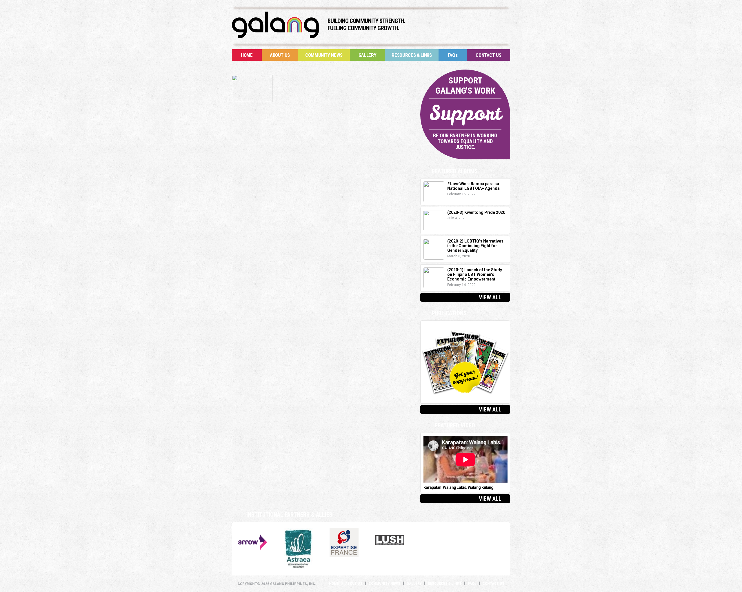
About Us (280, 55)
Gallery (368, 55)
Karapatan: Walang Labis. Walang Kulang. (458, 487)
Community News (324, 55)
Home (247, 55)
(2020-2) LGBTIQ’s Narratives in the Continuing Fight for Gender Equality (475, 246)
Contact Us (488, 55)
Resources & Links (412, 55)
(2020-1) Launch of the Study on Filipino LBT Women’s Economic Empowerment (474, 274)
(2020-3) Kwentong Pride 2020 (476, 212)
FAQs (453, 55)
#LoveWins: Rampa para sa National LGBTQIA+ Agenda (473, 186)
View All (490, 297)
